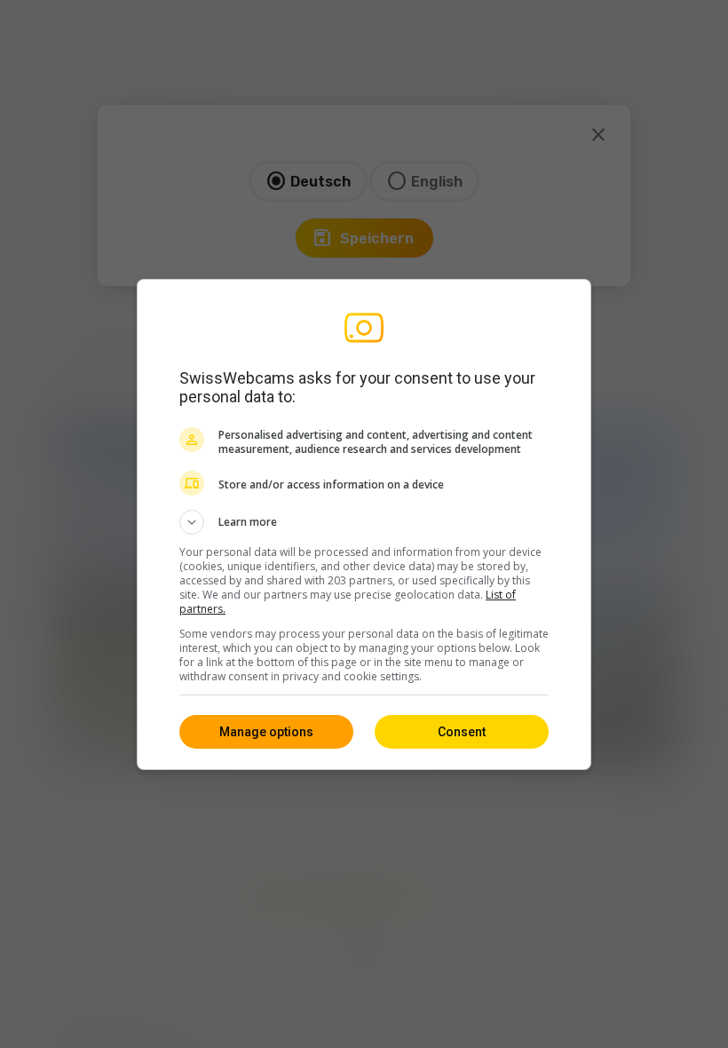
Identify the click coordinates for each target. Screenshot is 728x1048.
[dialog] (364, 524)
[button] (364, 522)
